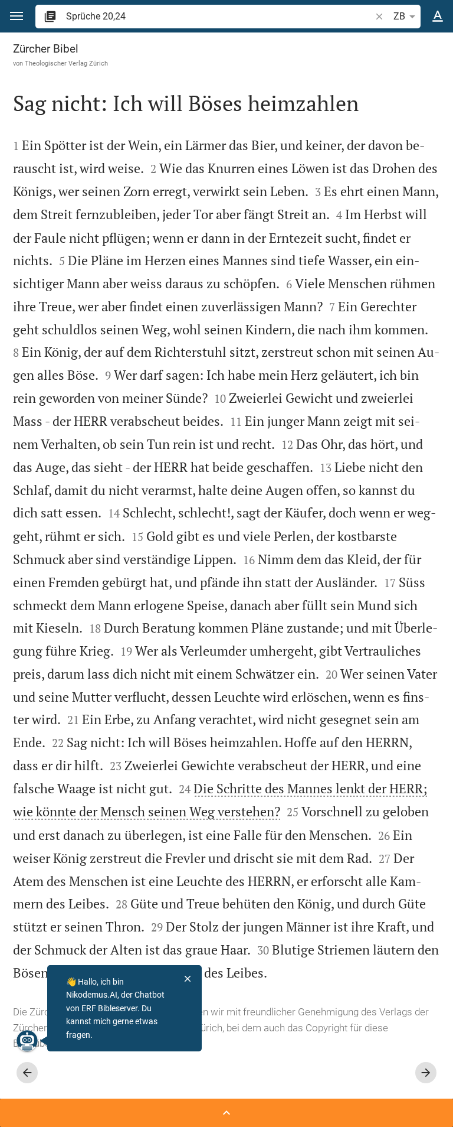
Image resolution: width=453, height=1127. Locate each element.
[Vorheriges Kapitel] (27, 1072)
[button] (16, 16)
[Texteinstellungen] (437, 16)
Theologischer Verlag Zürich (66, 63)
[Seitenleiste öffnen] (226, 1113)
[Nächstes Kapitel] (425, 1072)
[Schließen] (187, 979)
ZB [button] (399, 16)
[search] (219, 16)
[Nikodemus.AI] (27, 1040)
